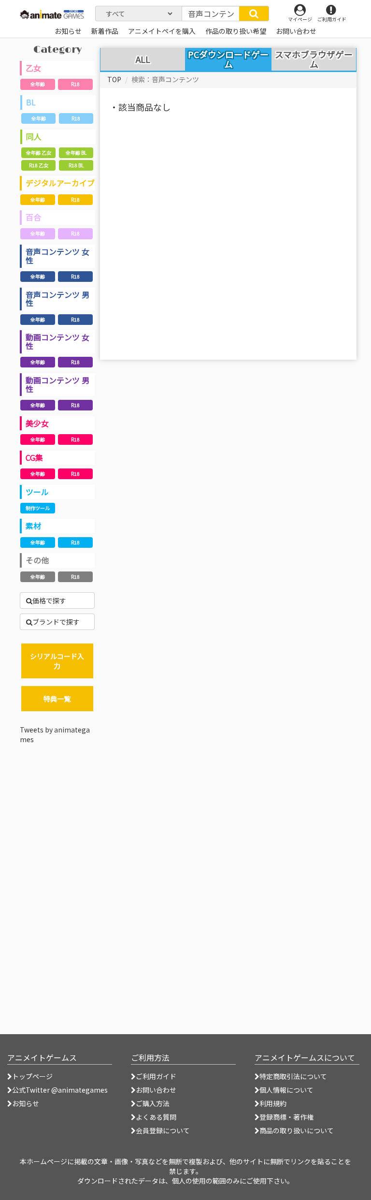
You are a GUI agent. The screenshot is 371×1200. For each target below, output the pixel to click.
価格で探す (49, 600)
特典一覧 (57, 698)
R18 (75, 84)
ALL (143, 59)
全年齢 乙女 (38, 152)
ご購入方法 (153, 1103)
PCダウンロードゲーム (228, 59)
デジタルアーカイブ (60, 183)
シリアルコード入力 (57, 661)
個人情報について (286, 1090)
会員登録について (163, 1130)
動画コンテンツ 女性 (57, 341)
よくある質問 (156, 1117)
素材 (33, 525)
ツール (37, 492)
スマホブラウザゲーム (314, 59)
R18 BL (76, 165)
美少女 (37, 423)
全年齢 (37, 84)
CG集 (34, 457)
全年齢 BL (76, 152)
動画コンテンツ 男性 (57, 384)
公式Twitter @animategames (60, 1090)
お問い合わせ (156, 1090)
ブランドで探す (56, 622)
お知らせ (25, 1103)
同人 (34, 136)
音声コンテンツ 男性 (57, 299)
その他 (37, 560)
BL (31, 102)
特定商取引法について (293, 1076)
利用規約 (272, 1103)
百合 (33, 217)
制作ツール (38, 508)
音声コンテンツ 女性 (57, 256)
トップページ (32, 1076)
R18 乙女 (38, 165)
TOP (114, 79)
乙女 (33, 67)
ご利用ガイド (156, 1076)
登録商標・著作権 (286, 1117)
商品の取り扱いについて (296, 1130)
